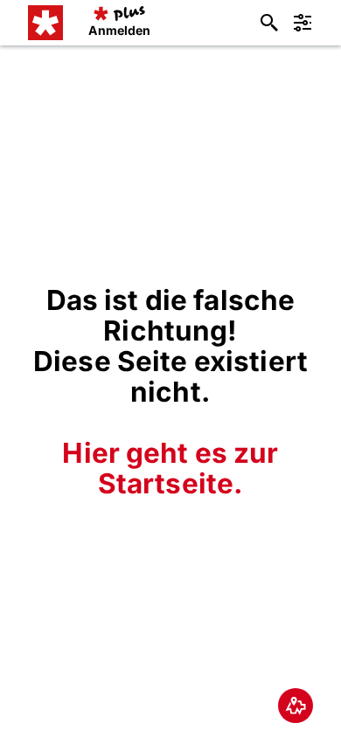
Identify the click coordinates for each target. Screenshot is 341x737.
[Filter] (302, 22)
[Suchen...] (269, 22)
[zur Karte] (295, 705)
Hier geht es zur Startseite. (170, 468)
